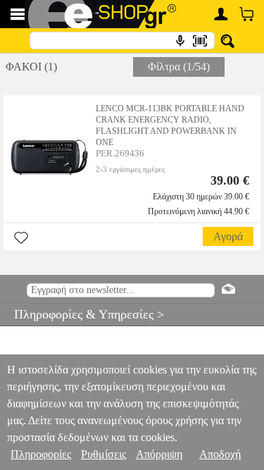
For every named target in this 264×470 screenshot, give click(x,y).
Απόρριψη (159, 454)
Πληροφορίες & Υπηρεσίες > (82, 314)
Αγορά (228, 236)
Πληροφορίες (41, 454)
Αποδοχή (220, 454)
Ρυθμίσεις (103, 454)
